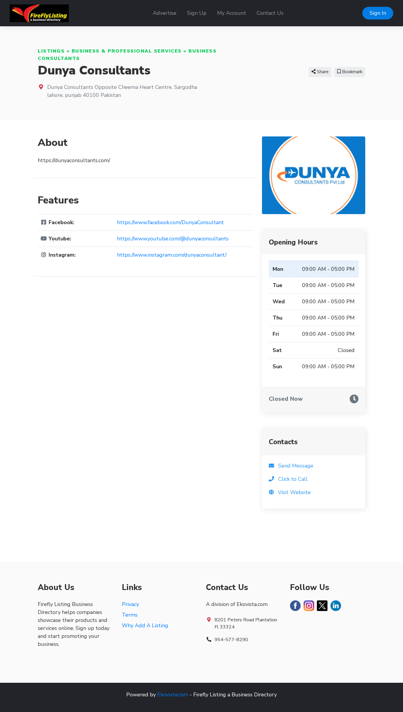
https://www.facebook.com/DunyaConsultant (170, 222)
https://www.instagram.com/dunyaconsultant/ (172, 254)
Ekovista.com (172, 694)
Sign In (378, 13)
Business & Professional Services (127, 51)
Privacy (130, 604)
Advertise (164, 13)
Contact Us (270, 13)
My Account (231, 13)
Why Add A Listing (145, 625)
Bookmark (351, 72)
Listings (51, 51)
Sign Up (197, 13)
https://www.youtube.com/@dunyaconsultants (173, 238)
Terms (129, 614)
